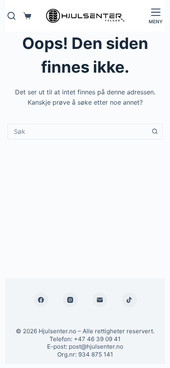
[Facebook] (41, 300)
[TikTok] (129, 300)
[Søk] (11, 16)
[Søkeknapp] (154, 131)
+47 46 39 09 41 (97, 339)
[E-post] (100, 300)
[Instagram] (70, 300)
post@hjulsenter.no (96, 346)
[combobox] (77, 131)
